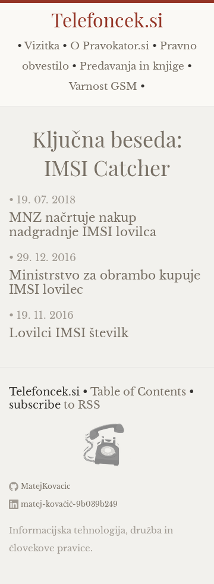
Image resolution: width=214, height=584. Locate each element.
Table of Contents (138, 391)
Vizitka (41, 46)
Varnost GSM (103, 86)
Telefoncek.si (107, 19)
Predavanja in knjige (132, 66)
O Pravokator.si (109, 46)
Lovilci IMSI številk (68, 333)
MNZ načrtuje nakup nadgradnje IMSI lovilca (82, 225)
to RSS (82, 405)
